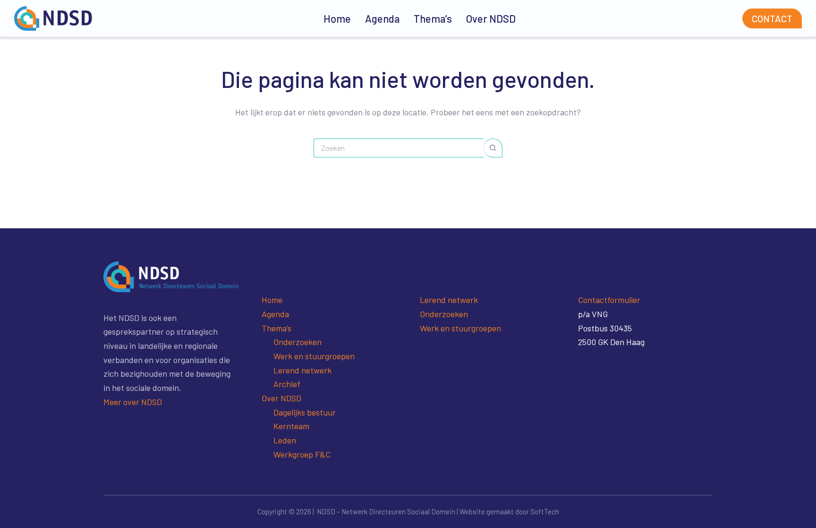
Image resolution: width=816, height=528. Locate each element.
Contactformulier (609, 299)
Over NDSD (491, 18)
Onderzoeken (297, 342)
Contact (772, 18)
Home (337, 18)
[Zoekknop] (493, 147)
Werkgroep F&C (302, 454)
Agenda (382, 18)
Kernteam (291, 426)
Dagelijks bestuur (304, 412)
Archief (286, 384)
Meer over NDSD (132, 402)
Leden (284, 440)
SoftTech (544, 511)
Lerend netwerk (302, 370)
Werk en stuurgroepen (314, 356)
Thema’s (433, 18)
